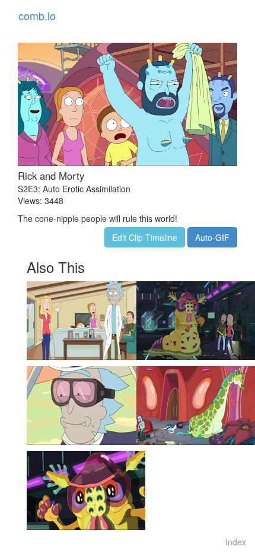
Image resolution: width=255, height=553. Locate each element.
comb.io (37, 15)
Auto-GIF (212, 237)
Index (235, 542)
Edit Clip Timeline (144, 237)
